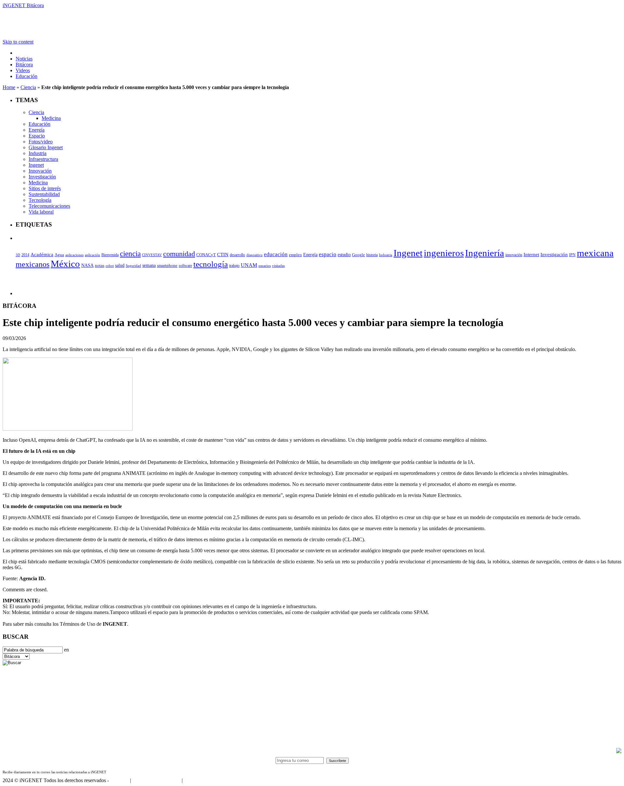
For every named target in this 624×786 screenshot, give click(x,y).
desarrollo (237, 255)
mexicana (595, 253)
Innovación (40, 171)
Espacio (37, 135)
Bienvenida (110, 255)
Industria (37, 153)
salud (119, 265)
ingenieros (444, 253)
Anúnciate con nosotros (156, 780)
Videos (23, 70)
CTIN (222, 254)
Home (9, 87)
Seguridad (133, 266)
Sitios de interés (45, 188)
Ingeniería (484, 253)
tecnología (210, 264)
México (65, 263)
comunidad (179, 254)
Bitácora (24, 64)
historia (372, 255)
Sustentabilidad (44, 194)
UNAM (249, 265)
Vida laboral (41, 212)
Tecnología (40, 200)
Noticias (24, 58)
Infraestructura (43, 159)
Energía (37, 130)
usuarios (264, 266)
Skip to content (18, 42)
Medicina (51, 118)
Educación (26, 76)
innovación (513, 255)
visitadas (278, 266)
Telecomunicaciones (49, 206)
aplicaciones (74, 255)
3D (18, 255)
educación (276, 254)
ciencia (130, 253)
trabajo (234, 265)
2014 (25, 255)
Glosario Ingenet (46, 147)
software (185, 265)
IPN (572, 255)
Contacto (119, 780)
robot (110, 266)
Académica (42, 254)
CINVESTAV (152, 255)
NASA (87, 265)
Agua (59, 254)
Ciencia (28, 87)
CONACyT (206, 254)
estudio (344, 254)
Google (358, 255)
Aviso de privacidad (204, 780)
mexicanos (32, 264)
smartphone (167, 265)
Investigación (42, 176)
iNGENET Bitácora (23, 5)
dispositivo (254, 255)
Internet (531, 254)
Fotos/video (41, 141)
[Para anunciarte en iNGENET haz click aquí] (618, 751)
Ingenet (36, 165)
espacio (327, 254)
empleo (295, 255)
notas (99, 265)
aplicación (92, 255)
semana (149, 265)
